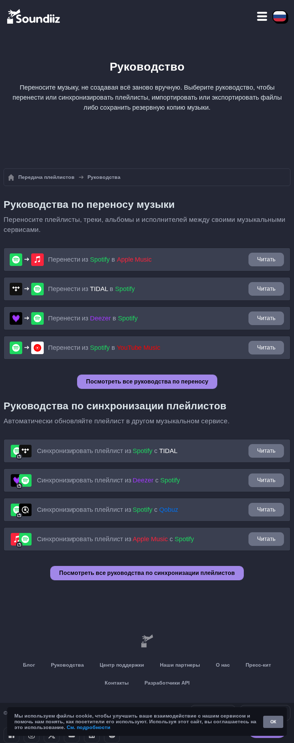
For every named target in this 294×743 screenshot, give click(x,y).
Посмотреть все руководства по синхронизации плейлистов (147, 573)
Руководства (67, 665)
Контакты (117, 683)
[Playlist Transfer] (34, 16)
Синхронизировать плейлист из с (107, 450)
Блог (29, 665)
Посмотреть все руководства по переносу (147, 381)
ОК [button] (273, 721)
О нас (223, 665)
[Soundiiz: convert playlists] (147, 641)
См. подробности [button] (88, 727)
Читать (266, 259)
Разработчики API (167, 683)
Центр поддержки (122, 665)
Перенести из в (100, 259)
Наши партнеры (180, 665)
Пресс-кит (258, 665)
